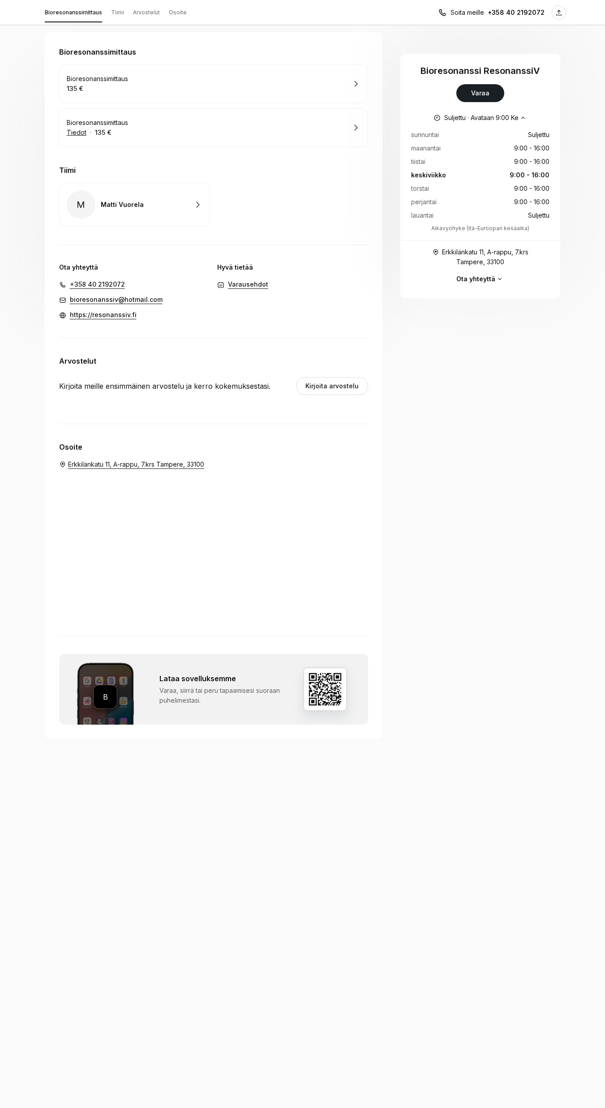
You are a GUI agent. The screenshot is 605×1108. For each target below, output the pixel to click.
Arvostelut (146, 12)
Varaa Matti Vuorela (135, 204)
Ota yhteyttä (475, 279)
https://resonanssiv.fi (103, 314)
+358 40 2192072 (516, 12)
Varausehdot (248, 284)
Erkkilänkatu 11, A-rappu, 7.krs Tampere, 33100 (485, 257)
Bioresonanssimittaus (73, 12)
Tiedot (76, 132)
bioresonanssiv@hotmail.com (116, 299)
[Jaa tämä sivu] (559, 12)
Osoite (178, 12)
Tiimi (117, 12)
